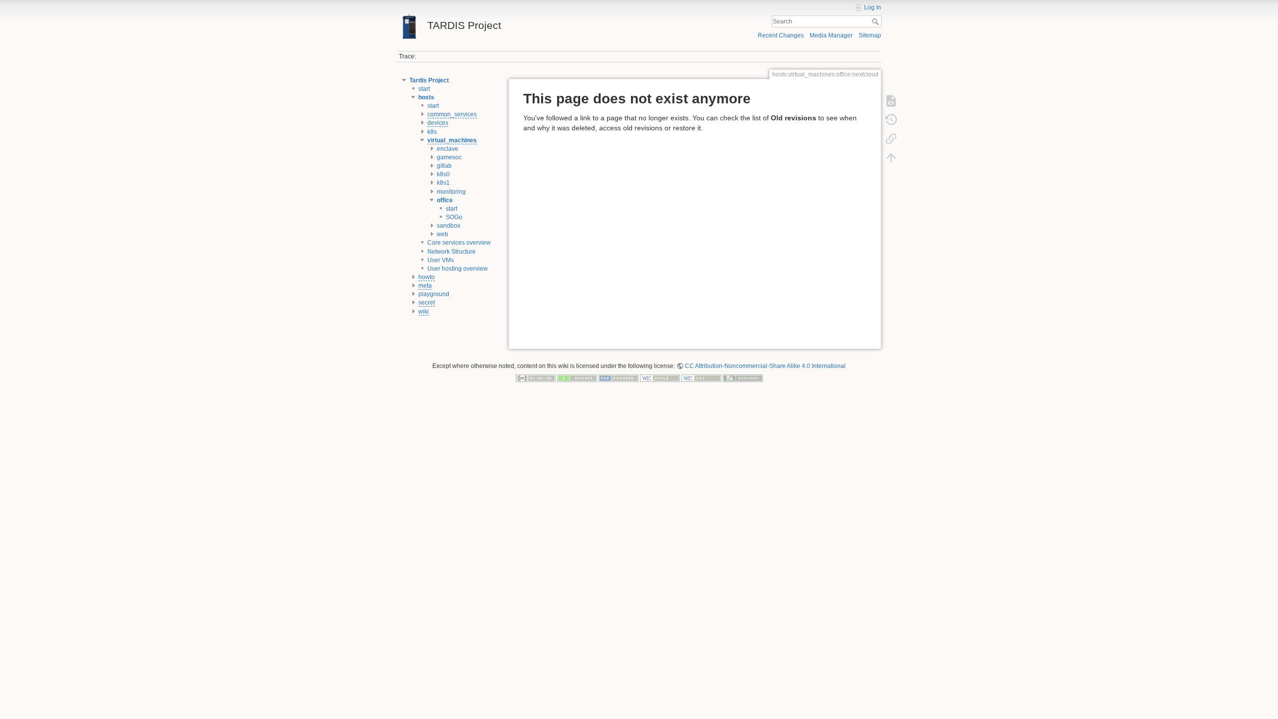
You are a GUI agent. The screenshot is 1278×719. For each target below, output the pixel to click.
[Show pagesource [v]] (891, 100)
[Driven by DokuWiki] (743, 377)
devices (437, 122)
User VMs (440, 260)
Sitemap (870, 35)
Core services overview (459, 242)
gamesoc (449, 157)
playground (433, 294)
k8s (432, 131)
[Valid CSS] (701, 377)
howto (426, 277)
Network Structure (451, 251)
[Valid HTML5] (660, 377)
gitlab (444, 165)
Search (876, 21)
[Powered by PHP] (619, 377)
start (424, 88)
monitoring (451, 191)
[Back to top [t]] (891, 157)
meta (425, 285)
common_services (452, 114)
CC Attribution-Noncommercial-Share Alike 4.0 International (765, 365)
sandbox (448, 225)
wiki (423, 311)
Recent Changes (781, 35)
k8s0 (443, 174)
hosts (426, 97)
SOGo (454, 217)
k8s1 (443, 182)
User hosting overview (457, 268)
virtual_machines (452, 140)
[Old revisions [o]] (891, 119)
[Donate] (577, 377)
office (445, 200)
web (442, 234)
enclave (447, 148)
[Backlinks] (891, 138)
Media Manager (831, 35)
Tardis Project (429, 80)
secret (426, 302)
